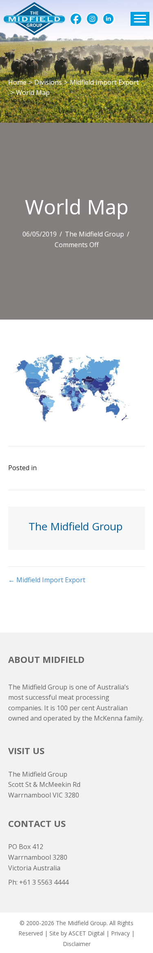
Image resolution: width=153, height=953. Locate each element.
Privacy (120, 933)
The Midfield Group (94, 234)
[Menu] (140, 19)
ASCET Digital (86, 933)
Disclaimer (77, 944)
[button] (76, 19)
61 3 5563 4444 (46, 882)
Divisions (48, 82)
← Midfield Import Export (46, 579)
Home (17, 82)
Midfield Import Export (104, 82)
